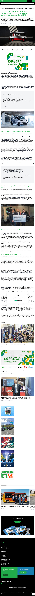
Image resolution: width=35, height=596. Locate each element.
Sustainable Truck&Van (5, 548)
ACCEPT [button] (15, 300)
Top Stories (13, 373)
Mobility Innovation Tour (5, 563)
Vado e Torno (3, 546)
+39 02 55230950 (4, 583)
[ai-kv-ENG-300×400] (17, 458)
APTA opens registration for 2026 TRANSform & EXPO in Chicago (13, 344)
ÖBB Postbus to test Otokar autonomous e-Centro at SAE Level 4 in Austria (15, 506)
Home (2, 8)
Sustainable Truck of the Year (6, 557)
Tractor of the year (4, 561)
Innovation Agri (3, 564)
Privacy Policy (11, 587)
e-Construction (3, 556)
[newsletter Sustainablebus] (17, 442)
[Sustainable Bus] (2, 1)
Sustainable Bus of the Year (5, 559)
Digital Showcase (8, 400)
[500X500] (17, 64)
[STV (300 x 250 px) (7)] (17, 411)
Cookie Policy (15, 587)
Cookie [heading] (17, 295)
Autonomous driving (9, 508)
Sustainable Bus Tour (8, 373)
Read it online (23, 572)
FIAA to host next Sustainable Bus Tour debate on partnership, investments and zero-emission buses (17, 371)
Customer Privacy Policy (22, 587)
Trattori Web (3, 555)
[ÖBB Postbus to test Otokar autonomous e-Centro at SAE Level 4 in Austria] (15, 497)
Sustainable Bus (3, 551)
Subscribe (17, 521)
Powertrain (3, 552)
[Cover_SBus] (17, 426)
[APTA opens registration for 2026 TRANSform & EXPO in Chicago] (17, 333)
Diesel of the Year (4, 560)
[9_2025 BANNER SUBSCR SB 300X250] (17, 474)
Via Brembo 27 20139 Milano (6, 581)
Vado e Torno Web (4, 547)
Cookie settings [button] (19, 300)
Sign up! (5, 574)
